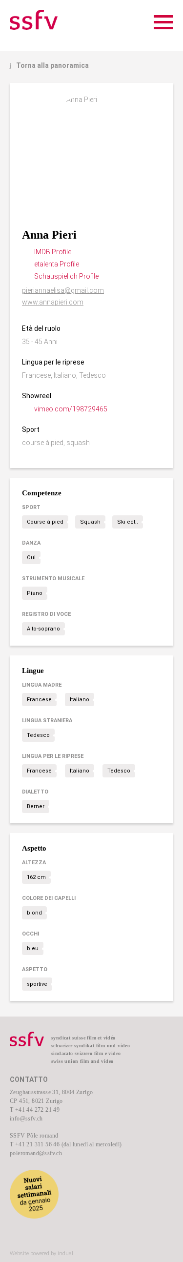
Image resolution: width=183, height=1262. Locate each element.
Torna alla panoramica (49, 65)
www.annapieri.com (52, 302)
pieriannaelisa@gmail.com (63, 290)
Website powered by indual (41, 1253)
